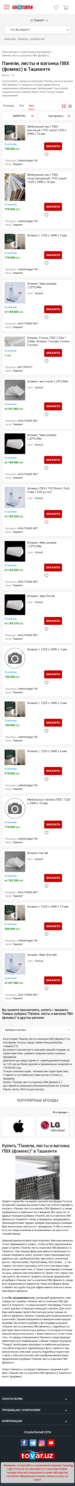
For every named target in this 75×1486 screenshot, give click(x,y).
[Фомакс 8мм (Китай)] (15, 963)
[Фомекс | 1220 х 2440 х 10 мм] (15, 912)
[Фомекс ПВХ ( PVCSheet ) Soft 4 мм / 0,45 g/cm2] (15, 497)
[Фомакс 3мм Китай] (15, 604)
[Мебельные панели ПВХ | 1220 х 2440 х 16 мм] (15, 808)
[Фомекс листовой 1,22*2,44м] (15, 390)
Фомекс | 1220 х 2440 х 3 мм (47, 649)
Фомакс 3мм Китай (41, 596)
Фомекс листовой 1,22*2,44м (47, 381)
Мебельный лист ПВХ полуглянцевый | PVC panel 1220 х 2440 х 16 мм (46, 178)
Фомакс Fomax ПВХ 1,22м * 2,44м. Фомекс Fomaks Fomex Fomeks (48, 341)
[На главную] (23, 7)
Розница (8, 105)
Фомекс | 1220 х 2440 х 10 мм (47, 906)
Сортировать (56, 115)
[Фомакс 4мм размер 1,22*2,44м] (15, 551)
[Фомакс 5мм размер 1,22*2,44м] (15, 292)
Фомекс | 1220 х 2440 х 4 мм (47, 703)
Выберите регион (15, 1029)
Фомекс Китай (37, 853)
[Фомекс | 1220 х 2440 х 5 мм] (15, 241)
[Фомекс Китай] (15, 861)
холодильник (37, 39)
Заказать (53, 146)
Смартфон (10, 39)
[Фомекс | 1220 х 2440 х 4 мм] (15, 709)
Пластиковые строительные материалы (26, 51)
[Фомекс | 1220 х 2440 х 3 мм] (15, 658)
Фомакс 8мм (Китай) (42, 955)
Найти (67, 30)
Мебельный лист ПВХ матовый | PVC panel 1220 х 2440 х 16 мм (47, 130)
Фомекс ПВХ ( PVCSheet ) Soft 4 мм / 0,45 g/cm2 (48, 490)
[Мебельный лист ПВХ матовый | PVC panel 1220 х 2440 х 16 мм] (15, 132)
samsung (23, 39)
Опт (21, 105)
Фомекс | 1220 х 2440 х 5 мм (47, 235)
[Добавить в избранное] (46, 154)
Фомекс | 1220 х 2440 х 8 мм (47, 751)
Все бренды (60, 1112)
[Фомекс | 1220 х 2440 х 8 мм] (15, 757)
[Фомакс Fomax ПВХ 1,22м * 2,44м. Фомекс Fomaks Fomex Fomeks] (15, 341)
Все (31, 105)
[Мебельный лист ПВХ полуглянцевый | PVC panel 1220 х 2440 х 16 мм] (15, 187)
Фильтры (19, 115)
